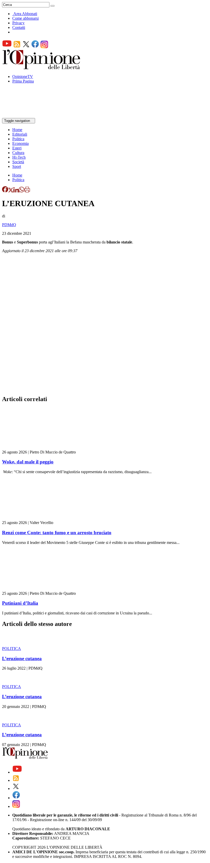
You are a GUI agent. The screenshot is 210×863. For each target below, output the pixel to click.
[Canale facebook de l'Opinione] (35, 47)
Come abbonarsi (25, 18)
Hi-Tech (19, 157)
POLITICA (11, 648)
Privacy (18, 23)
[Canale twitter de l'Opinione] (26, 47)
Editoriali (19, 134)
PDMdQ (9, 225)
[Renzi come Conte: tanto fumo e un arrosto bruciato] (32, 518)
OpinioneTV (22, 76)
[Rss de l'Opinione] (17, 47)
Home (17, 129)
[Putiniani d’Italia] (32, 589)
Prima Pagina (23, 81)
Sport (16, 166)
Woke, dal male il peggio (28, 461)
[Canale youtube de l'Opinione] (7, 47)
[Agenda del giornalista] (24, 115)
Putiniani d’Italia (20, 603)
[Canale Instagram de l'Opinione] (44, 47)
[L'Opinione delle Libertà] (41, 68)
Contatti (18, 27)
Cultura (18, 152)
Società (18, 162)
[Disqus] (105, 326)
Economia (20, 143)
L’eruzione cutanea (22, 658)
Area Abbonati (25, 13)
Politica (18, 139)
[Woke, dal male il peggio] (32, 447)
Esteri (17, 148)
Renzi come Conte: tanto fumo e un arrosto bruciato (56, 532)
